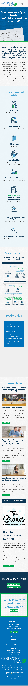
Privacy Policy (6, 676)
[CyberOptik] (21, 673)
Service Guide (14, 253)
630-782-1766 (12, 624)
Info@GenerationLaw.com (12, 628)
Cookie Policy (21, 676)
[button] (3, 344)
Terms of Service (14, 676)
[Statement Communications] (12, 673)
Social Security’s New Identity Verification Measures (14, 479)
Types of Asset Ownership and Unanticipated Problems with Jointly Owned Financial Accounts (13, 443)
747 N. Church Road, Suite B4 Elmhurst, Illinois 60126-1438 (13, 642)
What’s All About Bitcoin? (12, 408)
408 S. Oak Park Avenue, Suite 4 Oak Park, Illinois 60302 (14, 651)
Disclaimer (13, 678)
